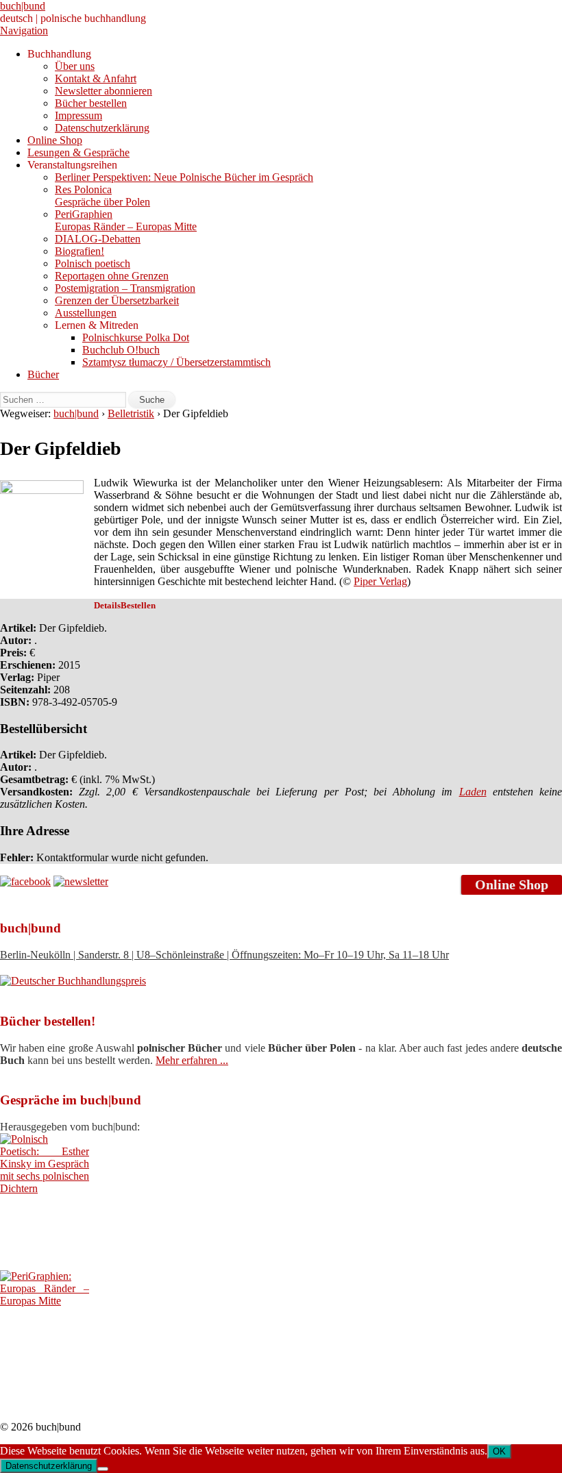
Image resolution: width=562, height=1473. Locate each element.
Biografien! (79, 251)
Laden (473, 791)
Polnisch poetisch (92, 263)
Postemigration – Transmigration (125, 288)
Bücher (43, 374)
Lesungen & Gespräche (78, 152)
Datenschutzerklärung (102, 128)
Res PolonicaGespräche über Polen (102, 196)
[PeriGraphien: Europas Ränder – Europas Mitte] (44, 1301)
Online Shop (54, 140)
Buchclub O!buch (121, 350)
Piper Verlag (380, 581)
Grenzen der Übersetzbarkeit (117, 300)
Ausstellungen (86, 313)
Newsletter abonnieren (103, 91)
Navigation (24, 30)
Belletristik (131, 413)
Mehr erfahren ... (192, 1060)
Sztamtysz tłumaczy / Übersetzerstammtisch (176, 362)
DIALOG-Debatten (97, 239)
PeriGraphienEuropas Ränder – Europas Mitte (126, 220)
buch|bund (22, 6)
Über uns (75, 66)
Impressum (78, 115)
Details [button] (107, 605)
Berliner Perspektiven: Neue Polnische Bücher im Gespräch (184, 177)
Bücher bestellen (91, 103)
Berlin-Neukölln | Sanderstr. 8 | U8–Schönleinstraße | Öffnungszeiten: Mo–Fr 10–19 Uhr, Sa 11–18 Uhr (224, 955)
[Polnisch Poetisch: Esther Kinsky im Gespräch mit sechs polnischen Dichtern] (44, 1188)
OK (499, 1451)
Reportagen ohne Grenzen (112, 276)
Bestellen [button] (138, 605)
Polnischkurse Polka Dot (135, 337)
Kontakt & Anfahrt (95, 78)
